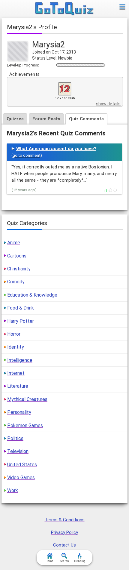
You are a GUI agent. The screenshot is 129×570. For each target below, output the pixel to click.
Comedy (16, 282)
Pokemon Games (25, 425)
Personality (19, 412)
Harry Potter (20, 321)
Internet (16, 373)
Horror (13, 334)
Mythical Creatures (27, 399)
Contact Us (64, 545)
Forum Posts (46, 119)
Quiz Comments (86, 119)
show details (108, 103)
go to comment (26, 155)
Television (17, 451)
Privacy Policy (64, 532)
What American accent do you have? (56, 148)
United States (22, 464)
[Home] (64, 9)
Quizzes (15, 119)
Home (49, 560)
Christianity (19, 269)
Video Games (21, 477)
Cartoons (16, 256)
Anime (13, 242)
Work (12, 490)
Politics (15, 438)
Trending (80, 560)
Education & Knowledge (32, 295)
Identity (15, 347)
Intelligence (19, 360)
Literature (17, 386)
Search (64, 560)
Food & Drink (20, 308)
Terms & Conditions (65, 519)
